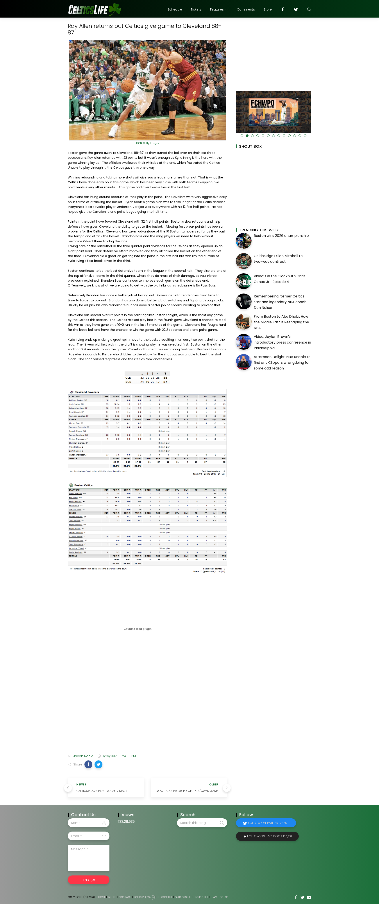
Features (217, 9)
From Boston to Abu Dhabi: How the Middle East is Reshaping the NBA (281, 322)
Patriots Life (183, 897)
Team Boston (219, 897)
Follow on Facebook (269, 836)
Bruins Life (201, 897)
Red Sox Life (165, 897)
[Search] (309, 9)
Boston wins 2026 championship (281, 235)
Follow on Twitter (268, 823)
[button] (88, 764)
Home (101, 897)
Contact (125, 897)
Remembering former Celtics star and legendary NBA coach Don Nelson (280, 302)
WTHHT (112, 897)
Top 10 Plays (142, 897)
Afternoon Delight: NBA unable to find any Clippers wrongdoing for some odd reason (282, 362)
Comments (246, 9)
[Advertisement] (147, 716)
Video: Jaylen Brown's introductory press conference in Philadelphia (282, 342)
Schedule (175, 9)
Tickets (196, 9)
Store (268, 9)
